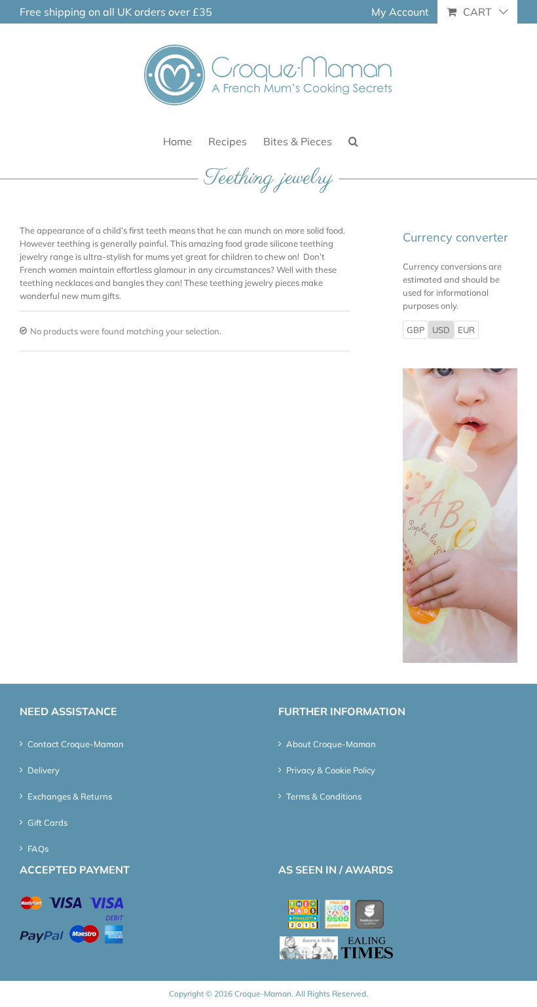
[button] (353, 140)
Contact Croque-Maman (76, 744)
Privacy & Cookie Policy (330, 770)
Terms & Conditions (323, 796)
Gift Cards (47, 822)
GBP (415, 330)
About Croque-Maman (331, 744)
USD (441, 330)
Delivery (44, 770)
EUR (466, 330)
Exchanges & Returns (70, 796)
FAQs (38, 848)
